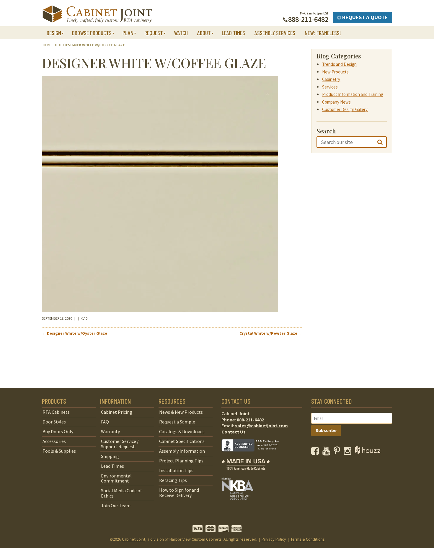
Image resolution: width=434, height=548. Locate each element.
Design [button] (54, 32)
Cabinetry (331, 79)
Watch (181, 32)
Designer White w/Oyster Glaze (74, 333)
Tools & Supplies (59, 451)
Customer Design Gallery (345, 109)
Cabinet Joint (133, 539)
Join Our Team (115, 505)
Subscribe (326, 430)
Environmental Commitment (116, 478)
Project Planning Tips (181, 461)
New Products (335, 72)
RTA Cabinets (56, 412)
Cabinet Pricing (116, 412)
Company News (336, 102)
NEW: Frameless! (323, 32)
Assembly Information (182, 451)
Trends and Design (339, 64)
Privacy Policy (274, 539)
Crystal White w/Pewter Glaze (270, 333)
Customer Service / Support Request (120, 443)
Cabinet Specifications (182, 441)
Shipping (110, 456)
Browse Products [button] (92, 32)
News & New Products (181, 412)
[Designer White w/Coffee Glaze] (160, 310)
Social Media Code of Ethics (121, 493)
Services (330, 87)
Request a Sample (177, 422)
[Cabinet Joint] (97, 14)
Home (48, 45)
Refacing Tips (173, 480)
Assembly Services (274, 32)
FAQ (105, 422)
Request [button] (153, 32)
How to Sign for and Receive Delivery (179, 492)
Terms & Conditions (308, 539)
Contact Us (233, 432)
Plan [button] (128, 32)
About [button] (204, 32)
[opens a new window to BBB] (253, 456)
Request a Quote (364, 17)
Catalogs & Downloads (182, 431)
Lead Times (233, 32)
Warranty (110, 431)
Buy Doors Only (58, 431)
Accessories (54, 441)
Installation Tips (176, 470)
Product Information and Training (352, 94)
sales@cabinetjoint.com (261, 425)
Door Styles (54, 422)
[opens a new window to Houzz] (367, 452)
